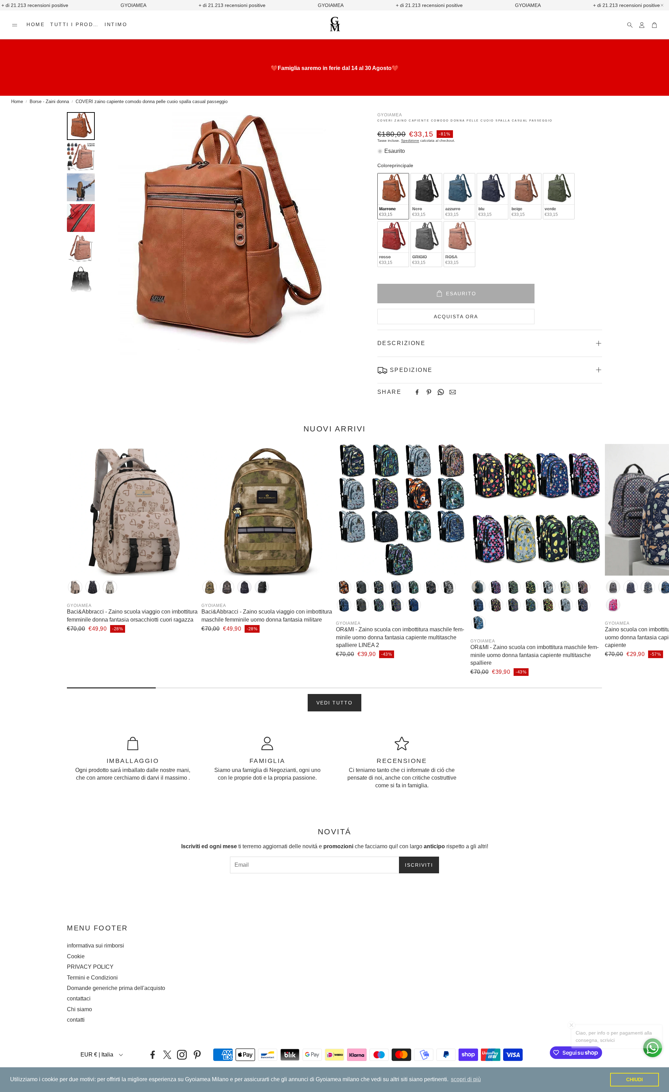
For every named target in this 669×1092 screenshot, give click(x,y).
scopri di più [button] (466, 1079)
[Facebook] (417, 392)
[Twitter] (167, 1055)
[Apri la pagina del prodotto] (133, 510)
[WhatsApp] (441, 392)
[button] (14, 25)
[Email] (452, 392)
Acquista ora (456, 316)
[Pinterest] (429, 392)
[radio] (393, 196)
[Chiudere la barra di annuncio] (662, 5)
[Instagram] (182, 1055)
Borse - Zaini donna (49, 101)
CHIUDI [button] (634, 1079)
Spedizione (410, 140)
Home (17, 101)
